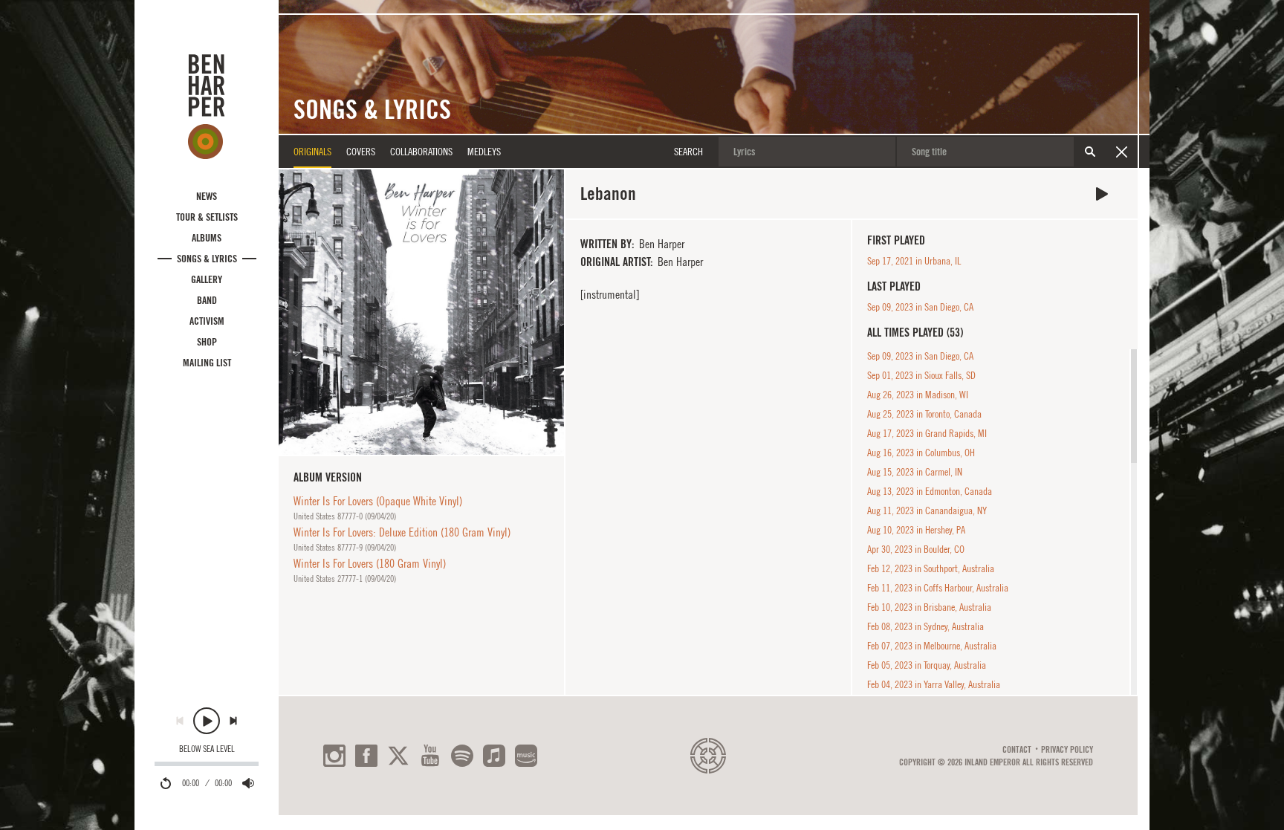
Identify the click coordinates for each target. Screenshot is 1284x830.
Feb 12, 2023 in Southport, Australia (930, 568)
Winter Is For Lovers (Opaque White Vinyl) (378, 501)
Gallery (206, 279)
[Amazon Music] (526, 756)
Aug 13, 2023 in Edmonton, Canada (929, 491)
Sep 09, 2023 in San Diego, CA (920, 307)
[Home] (206, 106)
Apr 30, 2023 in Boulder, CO (915, 549)
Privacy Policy (1067, 749)
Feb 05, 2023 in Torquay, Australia (926, 665)
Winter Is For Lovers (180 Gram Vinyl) (370, 563)
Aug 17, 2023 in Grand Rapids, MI (927, 433)
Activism (206, 321)
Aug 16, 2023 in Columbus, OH (921, 452)
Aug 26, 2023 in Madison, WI (917, 395)
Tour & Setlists (207, 217)
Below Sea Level (207, 749)
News (206, 196)
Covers (360, 152)
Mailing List (207, 363)
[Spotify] (462, 756)
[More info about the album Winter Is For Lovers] (421, 312)
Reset (1121, 151)
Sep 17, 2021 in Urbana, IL (914, 261)
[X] (398, 756)
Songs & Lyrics (207, 259)
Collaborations (421, 152)
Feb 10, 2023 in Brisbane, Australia (929, 607)
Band (207, 300)
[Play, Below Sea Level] (206, 720)
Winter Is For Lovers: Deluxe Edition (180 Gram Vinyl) (402, 532)
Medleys (484, 152)
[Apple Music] (494, 756)
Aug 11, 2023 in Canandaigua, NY (927, 510)
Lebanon (1102, 194)
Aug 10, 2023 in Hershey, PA (916, 530)
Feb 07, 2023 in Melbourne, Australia (931, 646)
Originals (312, 152)
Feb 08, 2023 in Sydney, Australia (925, 626)
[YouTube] (430, 756)
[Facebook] (366, 756)
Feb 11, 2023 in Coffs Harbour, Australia (937, 588)
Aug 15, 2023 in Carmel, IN (914, 472)
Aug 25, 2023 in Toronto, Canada (924, 414)
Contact (1016, 749)
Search (1090, 151)
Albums (206, 238)
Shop (207, 342)
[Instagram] (334, 756)
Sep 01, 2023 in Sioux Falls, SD (921, 375)
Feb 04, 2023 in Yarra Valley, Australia (933, 684)
